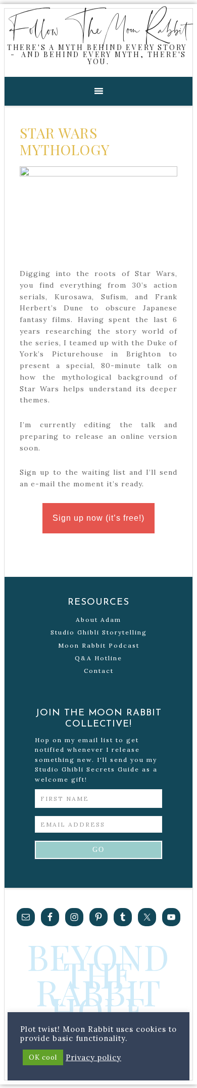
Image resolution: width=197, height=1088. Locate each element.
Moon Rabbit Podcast (98, 645)
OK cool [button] (43, 1057)
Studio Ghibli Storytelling (99, 632)
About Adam (98, 619)
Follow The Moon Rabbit (99, 28)
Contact (99, 670)
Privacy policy (93, 1057)
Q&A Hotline (98, 658)
